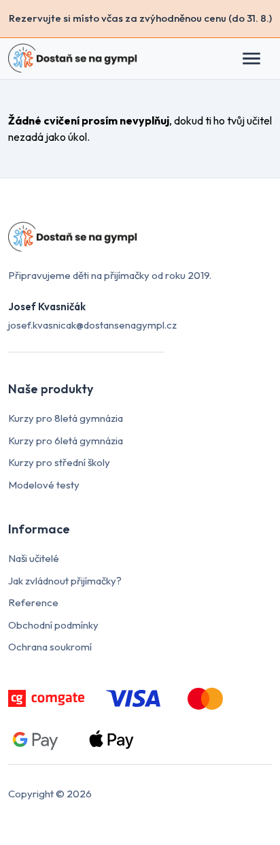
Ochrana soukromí (50, 646)
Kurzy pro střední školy (59, 462)
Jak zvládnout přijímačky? (65, 580)
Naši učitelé (33, 558)
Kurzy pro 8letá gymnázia (65, 418)
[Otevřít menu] (258, 58)
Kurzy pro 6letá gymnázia (65, 440)
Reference (33, 602)
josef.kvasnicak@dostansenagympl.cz (92, 324)
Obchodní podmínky (53, 624)
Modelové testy (44, 484)
